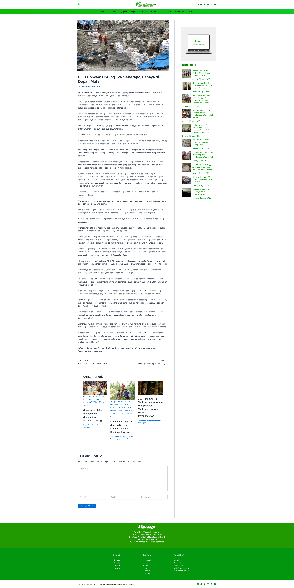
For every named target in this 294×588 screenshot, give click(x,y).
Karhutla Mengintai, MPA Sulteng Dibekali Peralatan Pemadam (202, 179)
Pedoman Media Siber (182, 571)
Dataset (147, 573)
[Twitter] (201, 4)
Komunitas (167, 11)
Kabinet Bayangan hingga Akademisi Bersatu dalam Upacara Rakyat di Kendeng (203, 167)
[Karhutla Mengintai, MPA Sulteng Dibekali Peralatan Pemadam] (186, 180)
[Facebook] (198, 4)
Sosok (190, 11)
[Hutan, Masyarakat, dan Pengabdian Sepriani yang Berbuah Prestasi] (186, 86)
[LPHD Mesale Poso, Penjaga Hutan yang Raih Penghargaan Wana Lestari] (186, 155)
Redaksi (117, 563)
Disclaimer (177, 560)
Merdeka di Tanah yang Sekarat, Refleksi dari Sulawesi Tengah (201, 191)
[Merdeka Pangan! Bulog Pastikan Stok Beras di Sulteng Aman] (186, 143)
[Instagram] (205, 4)
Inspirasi (134, 11)
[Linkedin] (211, 4)
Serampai (155, 11)
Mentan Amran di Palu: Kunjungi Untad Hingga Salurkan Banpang (201, 73)
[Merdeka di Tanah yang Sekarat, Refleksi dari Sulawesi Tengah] (186, 192)
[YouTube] (215, 4)
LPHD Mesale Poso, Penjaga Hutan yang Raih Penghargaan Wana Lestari (203, 154)
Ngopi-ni (123, 11)
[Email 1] (208, 4)
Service (117, 568)
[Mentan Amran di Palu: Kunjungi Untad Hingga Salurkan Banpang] (186, 73)
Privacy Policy (179, 563)
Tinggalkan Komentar (91, 425)
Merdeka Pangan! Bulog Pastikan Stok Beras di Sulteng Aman (201, 142)
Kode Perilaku (179, 565)
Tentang (117, 560)
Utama (113, 11)
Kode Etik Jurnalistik (181, 568)
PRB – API (179, 11)
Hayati (144, 11)
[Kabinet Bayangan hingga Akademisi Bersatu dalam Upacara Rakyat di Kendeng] (186, 167)
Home (103, 11)
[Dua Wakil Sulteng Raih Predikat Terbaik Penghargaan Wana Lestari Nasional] (186, 113)
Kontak (117, 565)
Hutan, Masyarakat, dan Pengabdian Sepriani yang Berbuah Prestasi (202, 85)
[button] (79, 4)
